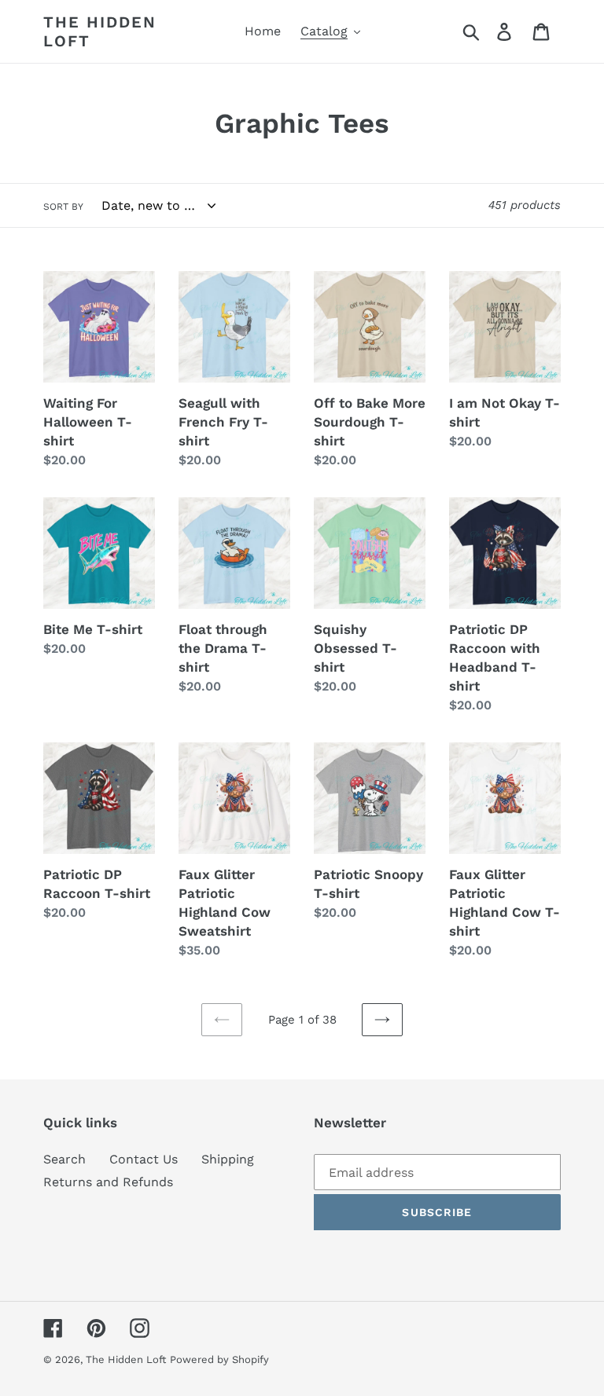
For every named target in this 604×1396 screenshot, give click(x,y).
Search (64, 1159)
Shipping (227, 1159)
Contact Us (143, 1159)
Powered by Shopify (219, 1359)
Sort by (63, 206)
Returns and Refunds (108, 1181)
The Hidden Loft (100, 31)
